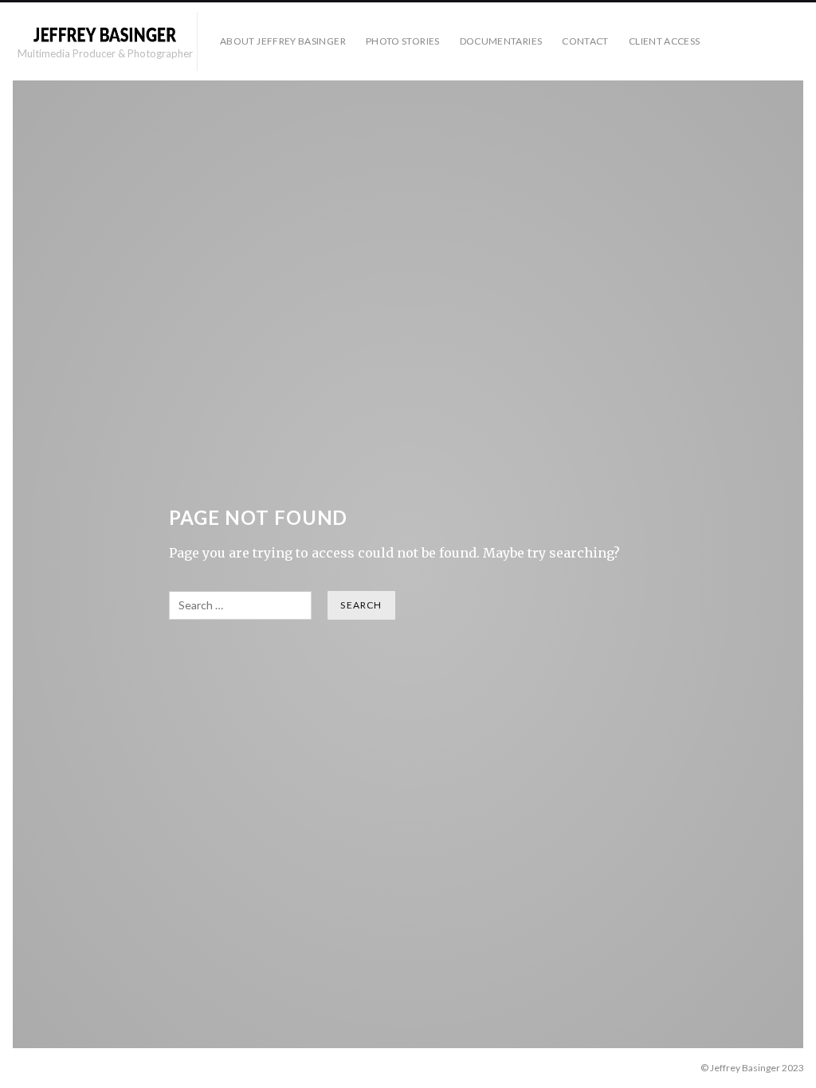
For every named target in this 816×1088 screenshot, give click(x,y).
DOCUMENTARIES (501, 41)
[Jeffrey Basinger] (104, 34)
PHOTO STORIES (403, 41)
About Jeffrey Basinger (283, 41)
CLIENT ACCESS (664, 41)
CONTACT (585, 41)
